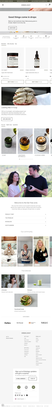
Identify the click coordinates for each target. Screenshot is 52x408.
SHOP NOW (13, 29)
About (37, 338)
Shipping (25, 343)
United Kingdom (20, 398)
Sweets (37, 364)
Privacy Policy (33, 375)
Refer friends (9, 338)
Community (26, 349)
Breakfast (37, 351)
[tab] (26, 214)
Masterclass (26, 351)
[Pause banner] (50, 1)
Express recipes (39, 354)
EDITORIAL (26, 347)
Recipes (38, 346)
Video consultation (27, 341)
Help (25, 338)
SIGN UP (33, 378)
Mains (37, 356)
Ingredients (26, 353)
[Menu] (3, 5)
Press (37, 341)
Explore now (7, 119)
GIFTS (7, 336)
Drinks (37, 353)
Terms (28, 375)
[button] (2, 405)
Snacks (37, 361)
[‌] (12, 58)
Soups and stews (39, 363)
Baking (37, 349)
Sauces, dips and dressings (41, 359)
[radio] (20, 70)
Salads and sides (39, 358)
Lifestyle (25, 354)
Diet (25, 356)
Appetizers (38, 348)
